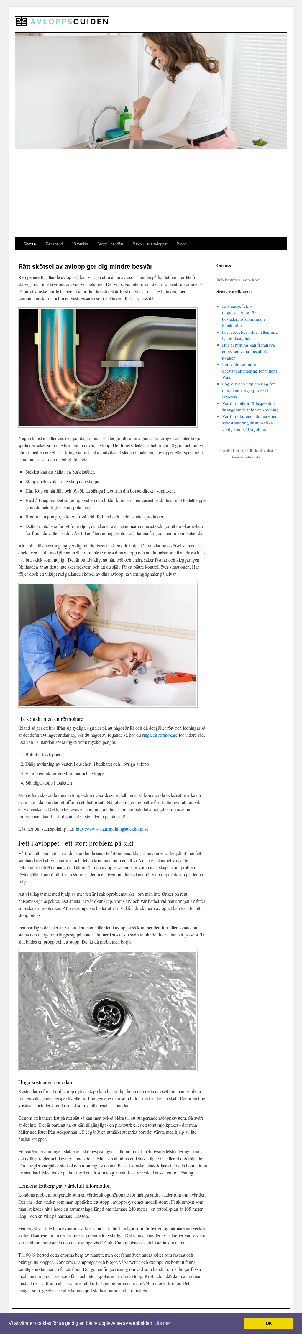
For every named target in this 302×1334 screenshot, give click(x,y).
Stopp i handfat (110, 244)
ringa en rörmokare (160, 735)
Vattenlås (80, 244)
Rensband (54, 244)
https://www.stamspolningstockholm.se (112, 829)
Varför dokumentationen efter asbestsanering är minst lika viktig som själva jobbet (249, 422)
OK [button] (269, 1323)
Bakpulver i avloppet (150, 244)
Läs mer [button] (162, 1323)
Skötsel (30, 244)
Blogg (181, 244)
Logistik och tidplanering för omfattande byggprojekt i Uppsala (248, 390)
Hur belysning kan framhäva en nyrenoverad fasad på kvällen (248, 351)
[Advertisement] (151, 193)
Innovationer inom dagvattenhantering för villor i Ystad (249, 370)
